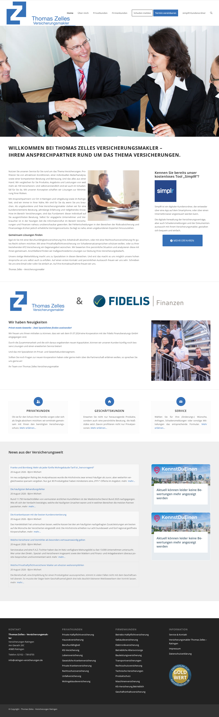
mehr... (131, 480)
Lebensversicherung (72, 655)
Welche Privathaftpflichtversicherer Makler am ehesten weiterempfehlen (47, 565)
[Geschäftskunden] (109, 401)
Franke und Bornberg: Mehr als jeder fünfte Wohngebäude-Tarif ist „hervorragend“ (52, 467)
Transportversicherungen (128, 660)
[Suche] (211, 13)
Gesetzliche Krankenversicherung (79, 660)
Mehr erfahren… (28, 427)
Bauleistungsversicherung (128, 655)
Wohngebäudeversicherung (76, 681)
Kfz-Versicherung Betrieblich (129, 686)
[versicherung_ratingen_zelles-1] (38, 13)
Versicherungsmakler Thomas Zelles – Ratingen (188, 641)
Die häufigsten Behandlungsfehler (27, 489)
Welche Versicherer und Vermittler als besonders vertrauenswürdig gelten (47, 539)
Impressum (175, 648)
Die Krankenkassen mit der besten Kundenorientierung (38, 514)
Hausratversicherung (72, 639)
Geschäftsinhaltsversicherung (130, 691)
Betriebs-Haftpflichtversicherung (132, 634)
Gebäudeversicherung (126, 639)
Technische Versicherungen (129, 670)
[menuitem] (70, 13)
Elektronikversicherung (127, 645)
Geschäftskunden (109, 411)
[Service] (180, 401)
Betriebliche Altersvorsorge (129, 650)
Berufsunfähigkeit (71, 645)
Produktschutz (123, 676)
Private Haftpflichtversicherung (78, 634)
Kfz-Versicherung (70, 650)
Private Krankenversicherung (77, 665)
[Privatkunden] (38, 401)
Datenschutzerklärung (180, 653)
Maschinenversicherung (127, 681)
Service (181, 411)
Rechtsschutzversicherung (75, 670)
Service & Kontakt (178, 634)
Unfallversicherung (71, 676)
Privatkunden (38, 411)
